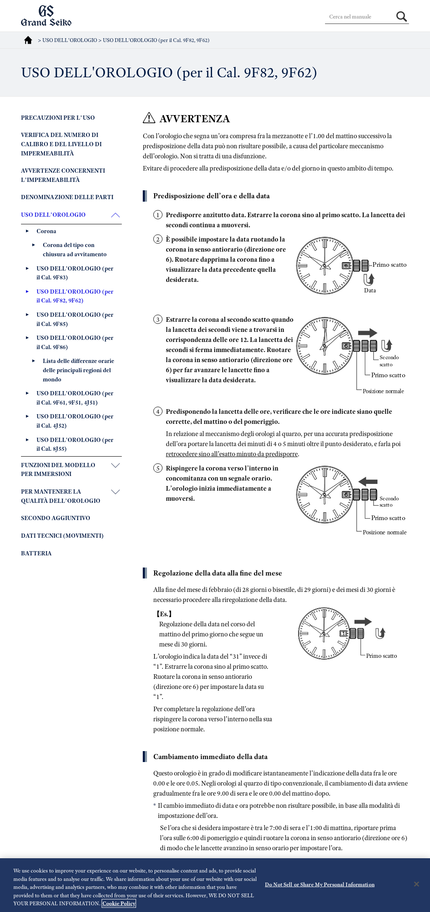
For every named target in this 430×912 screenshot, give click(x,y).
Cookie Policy (118, 903)
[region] (215, 885)
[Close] (416, 884)
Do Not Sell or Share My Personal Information (320, 884)
